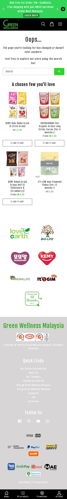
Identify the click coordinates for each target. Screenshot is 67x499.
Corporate (33, 393)
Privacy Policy (40, 482)
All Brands (33, 401)
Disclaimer (25, 482)
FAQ (33, 397)
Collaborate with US (33, 381)
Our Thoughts (33, 376)
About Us (33, 372)
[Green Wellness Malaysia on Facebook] (19, 422)
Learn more (31, 15)
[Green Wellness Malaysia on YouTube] (38, 422)
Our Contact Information (33, 368)
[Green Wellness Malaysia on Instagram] (28, 422)
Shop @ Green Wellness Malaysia (33, 385)
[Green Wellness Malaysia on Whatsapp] (47, 422)
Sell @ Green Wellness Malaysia (33, 389)
